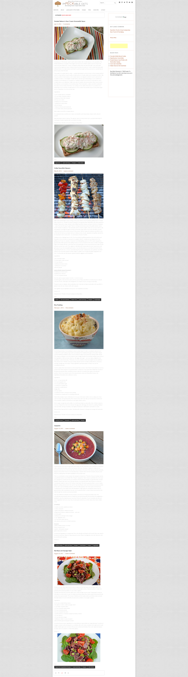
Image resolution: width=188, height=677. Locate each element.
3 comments (66, 24)
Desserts (67, 420)
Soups (89, 545)
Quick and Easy (66, 163)
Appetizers (58, 163)
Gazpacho (57, 425)
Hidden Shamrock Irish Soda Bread (118, 65)
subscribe (96, 10)
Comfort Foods (59, 420)
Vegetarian (95, 545)
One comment (69, 308)
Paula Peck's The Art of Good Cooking (118, 30)
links (89, 10)
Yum (55, 159)
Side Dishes (81, 163)
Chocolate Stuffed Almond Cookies (118, 56)
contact (103, 10)
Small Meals (97, 299)
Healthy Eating (58, 545)
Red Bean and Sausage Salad (63, 551)
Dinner (56, 299)
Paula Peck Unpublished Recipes (63, 667)
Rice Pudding (58, 305)
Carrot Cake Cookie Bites (115, 63)
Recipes (74, 163)
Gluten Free (74, 299)
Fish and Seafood (65, 299)
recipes (84, 10)
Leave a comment (68, 171)
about (62, 10)
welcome (56, 10)
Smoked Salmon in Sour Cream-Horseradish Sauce (69, 21)
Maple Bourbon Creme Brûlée (117, 58)
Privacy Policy (113, 37)
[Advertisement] (118, 46)
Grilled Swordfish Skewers (62, 168)
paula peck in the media (72, 10)
